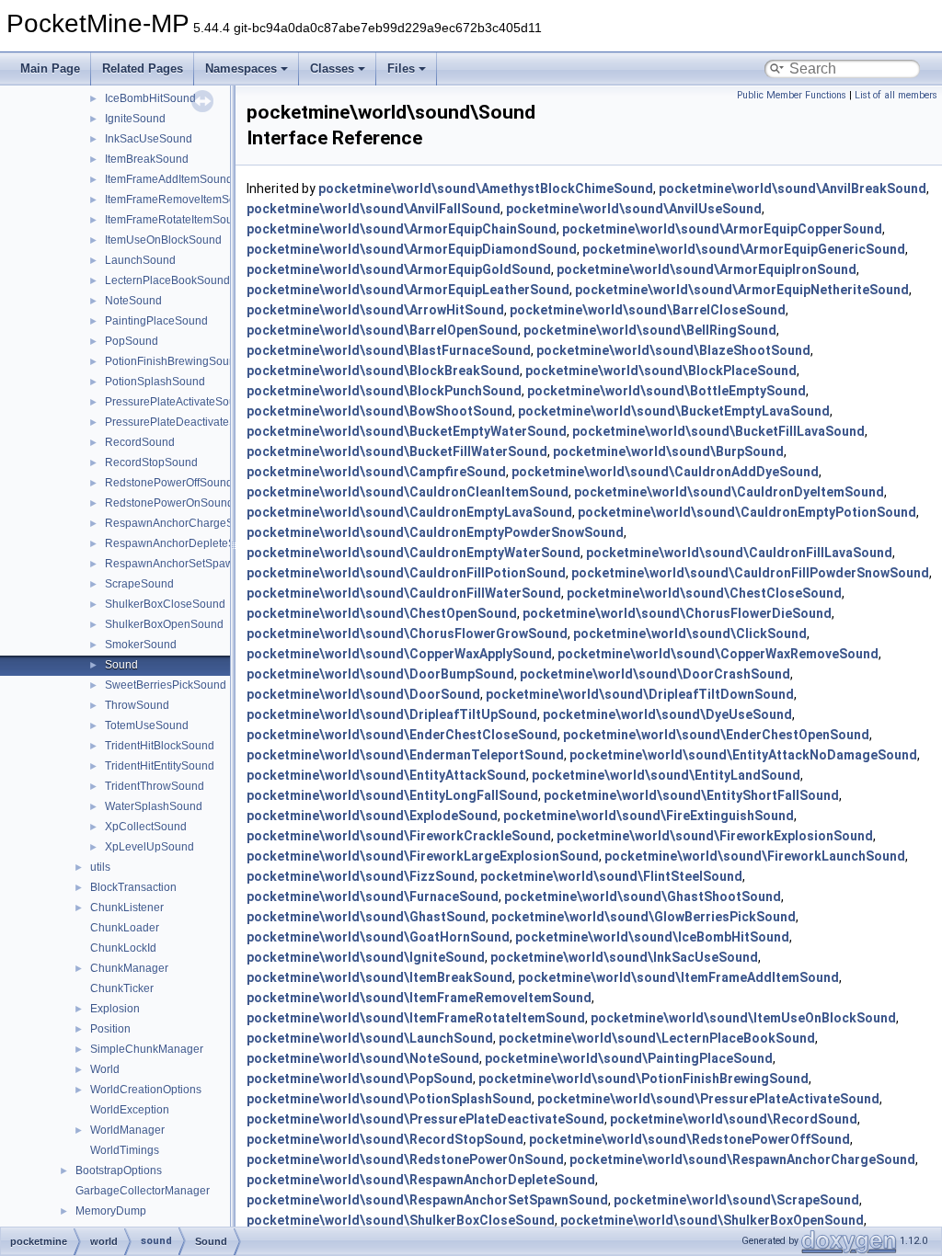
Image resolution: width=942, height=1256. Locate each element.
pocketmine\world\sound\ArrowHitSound (375, 310)
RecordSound (140, 442)
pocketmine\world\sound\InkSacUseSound (624, 957)
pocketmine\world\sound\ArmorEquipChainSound (402, 229)
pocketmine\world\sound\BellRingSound (649, 330)
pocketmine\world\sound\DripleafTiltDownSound (640, 694)
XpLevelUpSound (149, 846)
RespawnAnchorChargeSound (182, 523)
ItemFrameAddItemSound (169, 179)
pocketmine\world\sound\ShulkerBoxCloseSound (401, 1220)
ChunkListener (127, 907)
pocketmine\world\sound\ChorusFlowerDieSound (677, 613)
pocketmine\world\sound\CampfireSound (376, 471)
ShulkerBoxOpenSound (164, 624)
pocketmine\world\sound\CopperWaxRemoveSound (718, 653)
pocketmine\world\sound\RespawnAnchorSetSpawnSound (427, 1200)
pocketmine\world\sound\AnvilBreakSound (792, 188)
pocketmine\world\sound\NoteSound (363, 1058)
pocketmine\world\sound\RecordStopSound (385, 1139)
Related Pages (142, 68)
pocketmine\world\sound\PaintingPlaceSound (629, 1058)
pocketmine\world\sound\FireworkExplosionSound (715, 835)
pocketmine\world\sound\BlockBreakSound (383, 370)
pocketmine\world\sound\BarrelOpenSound (382, 330)
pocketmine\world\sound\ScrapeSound (736, 1200)
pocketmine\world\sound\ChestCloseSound (704, 593)
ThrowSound (137, 705)
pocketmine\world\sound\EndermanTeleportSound (405, 755)
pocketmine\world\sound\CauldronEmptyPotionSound (747, 512)
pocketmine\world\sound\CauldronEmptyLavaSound (409, 512)
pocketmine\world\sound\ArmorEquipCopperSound (722, 229)
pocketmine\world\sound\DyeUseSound (667, 714)
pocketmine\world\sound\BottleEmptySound (666, 390)
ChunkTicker (122, 988)
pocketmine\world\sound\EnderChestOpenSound (716, 734)
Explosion (115, 1008)
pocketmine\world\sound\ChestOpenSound (382, 613)
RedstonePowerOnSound (169, 503)
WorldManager (127, 1130)
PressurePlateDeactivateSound (183, 422)
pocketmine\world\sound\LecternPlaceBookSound (657, 1038)
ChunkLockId (123, 948)
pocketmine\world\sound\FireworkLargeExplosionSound (423, 856)
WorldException (129, 1109)
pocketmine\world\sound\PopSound (360, 1078)
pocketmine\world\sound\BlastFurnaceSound (389, 350)
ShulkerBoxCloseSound (165, 604)
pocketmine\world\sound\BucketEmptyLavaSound (674, 411)
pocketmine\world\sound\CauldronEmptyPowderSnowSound (435, 532)
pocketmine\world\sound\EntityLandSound (666, 775)
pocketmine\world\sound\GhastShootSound (642, 896)
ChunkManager (129, 968)
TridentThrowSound (154, 786)
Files (401, 68)
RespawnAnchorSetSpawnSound (189, 563)
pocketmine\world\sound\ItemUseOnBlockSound (743, 1018)
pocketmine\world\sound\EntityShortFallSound (691, 795)
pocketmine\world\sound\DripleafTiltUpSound (392, 714)
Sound (121, 664)
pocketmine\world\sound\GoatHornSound (378, 937)
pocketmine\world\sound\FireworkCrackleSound (399, 835)
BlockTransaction (133, 887)
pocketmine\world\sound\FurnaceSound (373, 896)
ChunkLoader (124, 927)
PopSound (131, 341)
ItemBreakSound (147, 159)
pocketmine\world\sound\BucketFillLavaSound (718, 431)
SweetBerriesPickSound (165, 685)
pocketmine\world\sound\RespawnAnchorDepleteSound (421, 1179)
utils (100, 867)
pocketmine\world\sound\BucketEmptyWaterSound (407, 431)
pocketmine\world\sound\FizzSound (361, 876)
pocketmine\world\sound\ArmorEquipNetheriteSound (742, 289)
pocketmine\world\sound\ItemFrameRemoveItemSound (419, 997)
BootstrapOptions (118, 1170)
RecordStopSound (151, 462)
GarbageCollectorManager (142, 1190)
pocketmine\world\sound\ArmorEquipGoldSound (399, 269)
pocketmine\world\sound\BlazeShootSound (673, 350)
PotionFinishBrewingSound (173, 361)
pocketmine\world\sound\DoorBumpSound (380, 674)
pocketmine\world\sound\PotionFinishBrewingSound (643, 1078)
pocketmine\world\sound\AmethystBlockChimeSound (485, 188)
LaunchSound (140, 260)
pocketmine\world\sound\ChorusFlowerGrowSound (407, 633)
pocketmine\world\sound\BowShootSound (379, 411)
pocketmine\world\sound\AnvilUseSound (634, 208)
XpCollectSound (146, 826)
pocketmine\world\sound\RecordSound (733, 1119)
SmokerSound (141, 644)
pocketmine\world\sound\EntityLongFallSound (392, 795)
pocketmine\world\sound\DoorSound (363, 694)
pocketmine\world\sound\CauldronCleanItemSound (408, 492)
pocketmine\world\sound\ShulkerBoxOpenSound (712, 1220)
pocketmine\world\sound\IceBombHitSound (652, 937)
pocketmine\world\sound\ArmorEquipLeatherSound (408, 289)
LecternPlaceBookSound (167, 280)
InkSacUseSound (148, 138)
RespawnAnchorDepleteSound (183, 543)
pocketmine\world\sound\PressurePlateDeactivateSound (425, 1119)
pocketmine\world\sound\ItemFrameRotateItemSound (416, 1018)
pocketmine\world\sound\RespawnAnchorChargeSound (742, 1159)
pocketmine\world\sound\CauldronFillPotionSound (406, 572)
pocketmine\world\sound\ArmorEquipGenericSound (743, 249)
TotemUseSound (147, 725)
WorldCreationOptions (145, 1089)
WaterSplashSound (153, 806)
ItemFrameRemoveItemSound (180, 199)
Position (110, 1028)
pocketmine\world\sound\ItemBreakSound (379, 977)
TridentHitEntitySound (159, 765)
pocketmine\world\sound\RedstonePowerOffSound (689, 1139)
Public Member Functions (791, 95)
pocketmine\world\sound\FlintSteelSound (611, 876)
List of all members (896, 95)
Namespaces (241, 68)
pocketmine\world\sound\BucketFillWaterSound (397, 451)
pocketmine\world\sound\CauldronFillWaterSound (404, 593)
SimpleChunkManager (146, 1049)
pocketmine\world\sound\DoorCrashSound (655, 674)
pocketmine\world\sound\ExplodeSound (372, 815)
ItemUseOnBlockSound (163, 240)
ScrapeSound (139, 583)
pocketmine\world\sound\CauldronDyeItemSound (729, 492)
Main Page (50, 68)
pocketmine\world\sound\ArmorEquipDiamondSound (412, 249)
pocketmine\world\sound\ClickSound (690, 633)
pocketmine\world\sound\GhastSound (366, 916)
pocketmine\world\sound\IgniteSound (366, 957)
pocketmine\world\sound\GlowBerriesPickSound (643, 916)
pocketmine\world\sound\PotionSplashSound (389, 1098)
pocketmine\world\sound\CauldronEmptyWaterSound (413, 552)
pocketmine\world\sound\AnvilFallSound (373, 208)
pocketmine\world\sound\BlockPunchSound (384, 390)
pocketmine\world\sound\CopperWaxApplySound (399, 653)
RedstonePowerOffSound (169, 482)
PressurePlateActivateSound (176, 401)
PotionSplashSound (155, 381)
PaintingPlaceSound (156, 320)
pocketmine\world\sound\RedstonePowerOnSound (405, 1159)
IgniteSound (135, 118)
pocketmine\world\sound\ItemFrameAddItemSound (678, 977)
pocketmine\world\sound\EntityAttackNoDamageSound (743, 755)
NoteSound (133, 300)
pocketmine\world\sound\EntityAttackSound (386, 775)
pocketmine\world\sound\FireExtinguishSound (648, 815)
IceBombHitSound (150, 98)
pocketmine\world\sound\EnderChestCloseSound (402, 734)
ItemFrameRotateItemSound (175, 219)
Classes (332, 68)
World (105, 1069)
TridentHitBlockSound (159, 745)
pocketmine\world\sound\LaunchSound (370, 1038)
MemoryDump (110, 1211)
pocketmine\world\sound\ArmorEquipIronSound (706, 269)
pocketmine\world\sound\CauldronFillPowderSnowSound (750, 572)
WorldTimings (124, 1150)
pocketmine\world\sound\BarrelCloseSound (648, 310)
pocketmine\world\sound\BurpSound (668, 451)
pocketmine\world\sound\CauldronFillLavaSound (739, 552)
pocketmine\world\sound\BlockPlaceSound (661, 370)
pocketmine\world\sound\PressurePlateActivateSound (708, 1098)
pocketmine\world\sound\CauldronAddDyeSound (665, 471)
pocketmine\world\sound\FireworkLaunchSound (754, 856)
